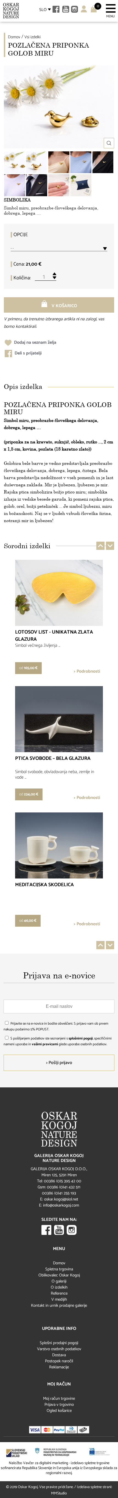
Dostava (59, 1355)
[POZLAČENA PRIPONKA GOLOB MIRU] (15, 162)
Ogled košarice (59, 1410)
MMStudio (59, 1493)
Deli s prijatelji (27, 353)
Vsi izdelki (32, 37)
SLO (43, 9)
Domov (14, 37)
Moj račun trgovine (59, 1398)
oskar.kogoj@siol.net (61, 1199)
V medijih (59, 1299)
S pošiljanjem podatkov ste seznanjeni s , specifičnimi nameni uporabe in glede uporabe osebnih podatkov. (58, 1041)
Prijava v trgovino (59, 1404)
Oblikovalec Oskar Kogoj (59, 1275)
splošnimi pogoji (81, 1038)
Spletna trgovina (59, 1269)
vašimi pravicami (45, 1044)
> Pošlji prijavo (59, 1062)
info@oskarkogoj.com (61, 1205)
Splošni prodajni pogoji (59, 1342)
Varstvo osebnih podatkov (59, 1349)
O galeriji (59, 1281)
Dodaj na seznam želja (34, 342)
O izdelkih (59, 1287)
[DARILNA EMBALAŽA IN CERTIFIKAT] (81, 185)
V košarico (63, 306)
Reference (59, 1293)
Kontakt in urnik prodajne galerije (59, 1305)
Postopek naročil (59, 1361)
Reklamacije (59, 1367)
